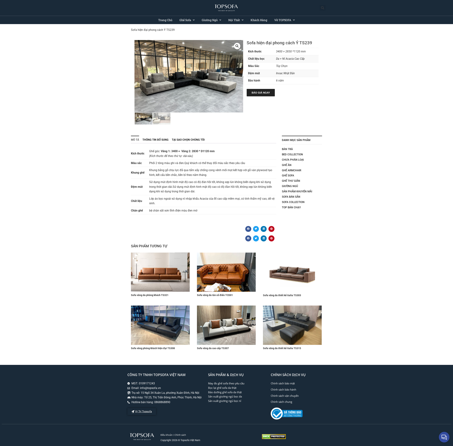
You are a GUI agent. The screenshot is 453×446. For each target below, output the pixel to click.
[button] (323, 8)
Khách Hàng (259, 20)
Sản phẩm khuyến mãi (297, 191)
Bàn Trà (287, 149)
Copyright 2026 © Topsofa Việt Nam (180, 440)
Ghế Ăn (286, 165)
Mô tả (135, 139)
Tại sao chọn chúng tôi (188, 139)
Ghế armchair (291, 170)
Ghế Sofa (185, 20)
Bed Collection (292, 154)
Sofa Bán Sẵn (291, 196)
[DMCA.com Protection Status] (274, 438)
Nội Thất (234, 20)
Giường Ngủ (210, 20)
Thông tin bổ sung (155, 139)
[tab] (135, 139)
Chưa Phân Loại (293, 159)
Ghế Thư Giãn (291, 180)
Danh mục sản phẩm (296, 140)
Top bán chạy (291, 207)
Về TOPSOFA (282, 20)
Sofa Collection (293, 202)
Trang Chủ (165, 20)
